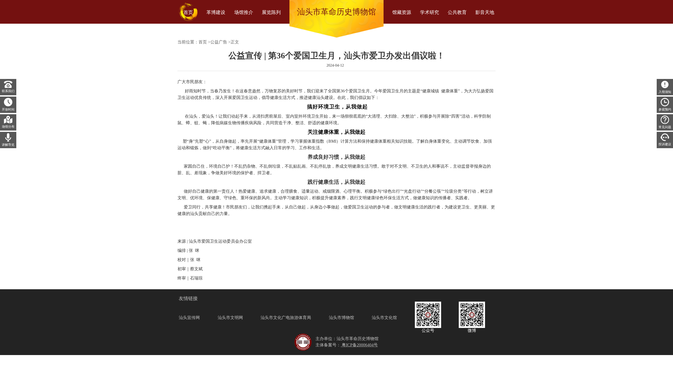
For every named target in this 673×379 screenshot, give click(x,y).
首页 (202, 42)
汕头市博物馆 (341, 317)
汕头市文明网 (230, 317)
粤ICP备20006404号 (359, 345)
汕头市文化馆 (384, 317)
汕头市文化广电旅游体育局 (286, 317)
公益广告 (218, 42)
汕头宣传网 (189, 317)
